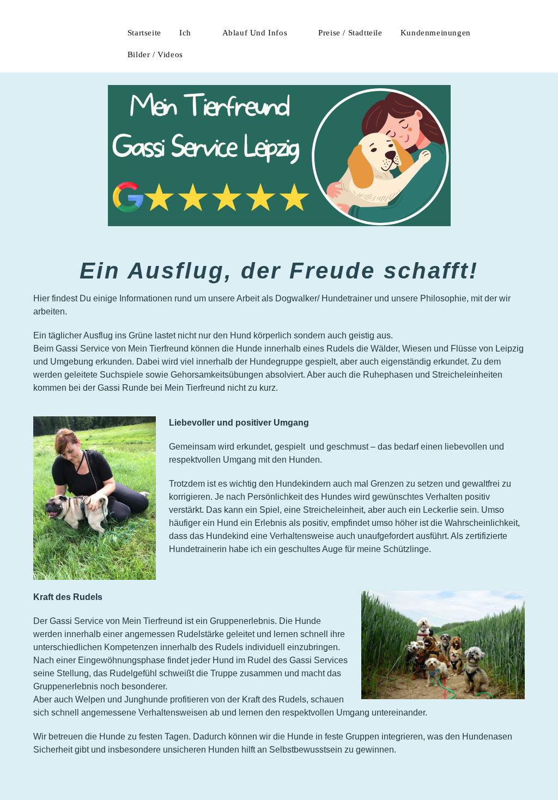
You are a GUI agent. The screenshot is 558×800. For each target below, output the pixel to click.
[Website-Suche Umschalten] (211, 54)
